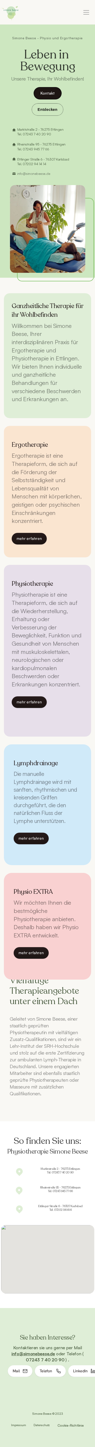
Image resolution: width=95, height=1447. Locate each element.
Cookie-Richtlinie (70, 1425)
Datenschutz (42, 1425)
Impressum (18, 1425)
